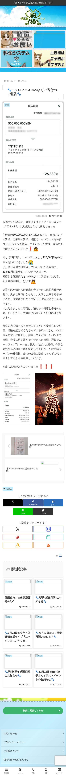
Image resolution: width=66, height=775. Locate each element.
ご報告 (9, 489)
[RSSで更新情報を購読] (48, 545)
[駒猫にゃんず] (49, 39)
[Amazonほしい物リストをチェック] (18, 545)
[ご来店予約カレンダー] (49, 58)
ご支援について (11, 751)
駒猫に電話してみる (33, 710)
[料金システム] (16, 58)
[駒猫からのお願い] (16, 39)
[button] (43, 511)
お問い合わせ (10, 733)
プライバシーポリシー (15, 742)
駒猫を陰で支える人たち (16, 759)
